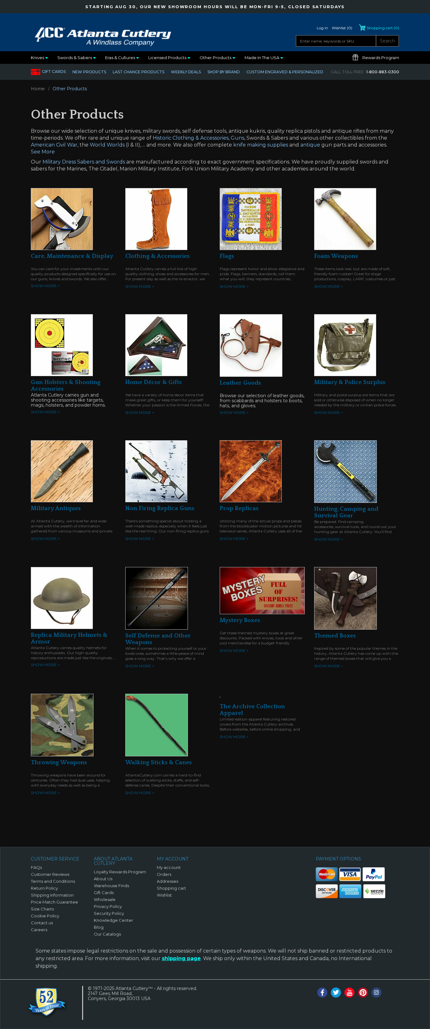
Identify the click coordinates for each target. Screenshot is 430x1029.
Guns (237, 138)
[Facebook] (322, 992)
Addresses (167, 881)
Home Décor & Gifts (153, 382)
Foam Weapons (336, 256)
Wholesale (105, 899)
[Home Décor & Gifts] (156, 345)
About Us (103, 878)
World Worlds (107, 145)
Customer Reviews (50, 874)
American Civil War (54, 145)
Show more (45, 285)
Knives (38, 57)
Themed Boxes (335, 635)
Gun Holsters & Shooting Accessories (65, 385)
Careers (39, 929)
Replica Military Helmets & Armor (69, 638)
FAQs (36, 867)
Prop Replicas (239, 508)
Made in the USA (262, 57)
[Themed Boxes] (345, 598)
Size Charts (42, 908)
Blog (99, 927)
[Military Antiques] (62, 471)
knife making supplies (260, 145)
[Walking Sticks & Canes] (156, 724)
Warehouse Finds (111, 885)
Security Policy (109, 913)
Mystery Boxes (240, 620)
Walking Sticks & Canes (158, 762)
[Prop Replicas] (251, 471)
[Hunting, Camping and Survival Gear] (345, 471)
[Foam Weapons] (345, 218)
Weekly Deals (186, 72)
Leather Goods (240, 383)
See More (43, 152)
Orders (164, 874)
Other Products (216, 57)
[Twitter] (336, 992)
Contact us (42, 922)
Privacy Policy (108, 906)
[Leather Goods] (251, 345)
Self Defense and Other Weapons (158, 639)
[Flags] (251, 218)
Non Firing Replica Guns (159, 508)
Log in (322, 27)
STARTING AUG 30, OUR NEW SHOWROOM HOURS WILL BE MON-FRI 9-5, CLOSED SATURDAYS (215, 6)
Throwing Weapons (59, 762)
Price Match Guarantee (54, 901)
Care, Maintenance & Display (72, 256)
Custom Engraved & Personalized (284, 72)
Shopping (383, 27)
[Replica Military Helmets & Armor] (62, 597)
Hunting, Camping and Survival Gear (346, 512)
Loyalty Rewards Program (120, 871)
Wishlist (164, 895)
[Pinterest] (363, 992)
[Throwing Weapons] (62, 724)
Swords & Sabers (75, 57)
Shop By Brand (223, 72)
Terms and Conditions (53, 881)
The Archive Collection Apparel (252, 709)
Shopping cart (171, 888)
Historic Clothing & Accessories (191, 138)
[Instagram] (376, 992)
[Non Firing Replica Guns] (156, 471)
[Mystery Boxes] (262, 590)
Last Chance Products (138, 72)
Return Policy (44, 888)
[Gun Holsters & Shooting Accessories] (62, 345)
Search (387, 41)
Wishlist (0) (342, 27)
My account (169, 867)
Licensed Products (167, 57)
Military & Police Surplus (349, 382)
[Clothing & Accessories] (156, 218)
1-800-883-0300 (365, 72)
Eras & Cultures (120, 57)
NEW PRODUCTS (89, 72)
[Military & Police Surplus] (345, 345)
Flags (227, 256)
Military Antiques (56, 508)
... (143, 145)
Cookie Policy (45, 915)
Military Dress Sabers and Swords (83, 162)
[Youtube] (349, 992)
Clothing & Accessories (157, 256)
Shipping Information (52, 895)
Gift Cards (54, 71)
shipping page (181, 958)
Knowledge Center (113, 920)
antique (310, 145)
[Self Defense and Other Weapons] (156, 598)
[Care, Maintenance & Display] (62, 218)
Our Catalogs (107, 934)
